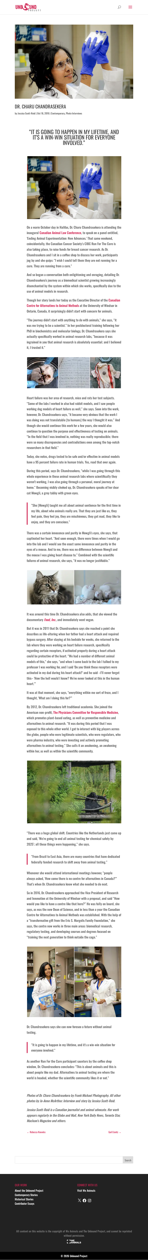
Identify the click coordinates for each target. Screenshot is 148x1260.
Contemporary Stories (26, 1195)
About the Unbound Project (29, 1190)
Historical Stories (24, 1199)
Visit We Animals (86, 1190)
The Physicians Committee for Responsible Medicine (85, 712)
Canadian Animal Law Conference (60, 232)
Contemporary (58, 113)
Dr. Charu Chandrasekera (40, 106)
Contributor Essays (24, 1203)
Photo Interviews (74, 113)
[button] (74, 187)
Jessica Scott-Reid (26, 113)
